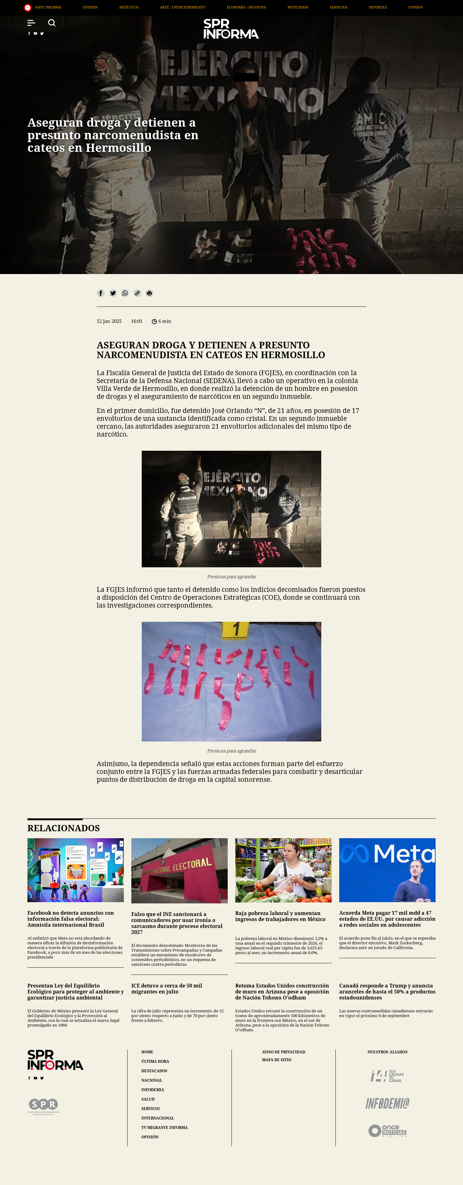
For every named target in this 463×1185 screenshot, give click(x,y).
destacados (154, 1070)
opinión (149, 1137)
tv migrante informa (164, 1127)
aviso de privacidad (283, 1052)
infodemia (152, 1089)
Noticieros (144, 7)
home (147, 1052)
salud (148, 1099)
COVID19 (262, 7)
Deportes (224, 7)
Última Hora (345, 7)
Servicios (185, 7)
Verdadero (301, 7)
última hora (155, 1061)
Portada (387, 7)
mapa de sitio (276, 1059)
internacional (157, 1118)
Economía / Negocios (93, 7)
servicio (150, 1108)
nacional (151, 1080)
